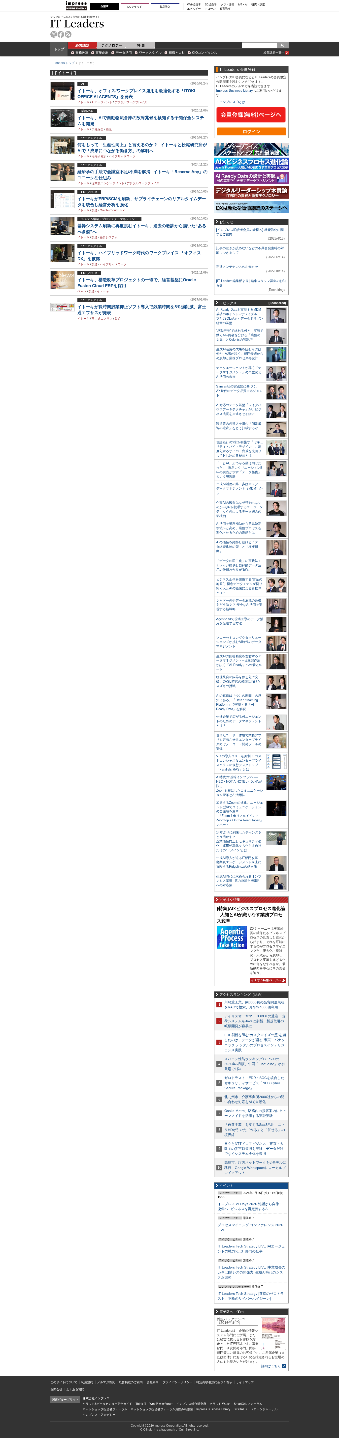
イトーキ (83, 102)
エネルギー (194, 8)
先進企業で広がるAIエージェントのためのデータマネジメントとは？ (238, 721)
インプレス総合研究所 (191, 1404)
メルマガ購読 (106, 1382)
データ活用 (124, 53)
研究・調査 (258, 4)
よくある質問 (75, 1389)
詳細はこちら (271, 1366)
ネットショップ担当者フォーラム (105, 1409)
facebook (61, 34)
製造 (95, 210)
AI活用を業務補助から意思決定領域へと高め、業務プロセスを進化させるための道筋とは (238, 528)
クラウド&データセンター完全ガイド (107, 1404)
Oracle (81, 291)
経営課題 (82, 45)
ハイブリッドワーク (122, 156)
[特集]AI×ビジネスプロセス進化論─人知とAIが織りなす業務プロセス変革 (251, 914)
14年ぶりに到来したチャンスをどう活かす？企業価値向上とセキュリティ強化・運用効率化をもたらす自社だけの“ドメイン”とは (239, 841)
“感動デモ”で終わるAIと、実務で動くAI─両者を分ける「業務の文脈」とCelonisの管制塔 (239, 335)
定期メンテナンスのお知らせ (237, 267)
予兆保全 (97, 129)
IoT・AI (242, 4)
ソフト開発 (227, 4)
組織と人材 (177, 53)
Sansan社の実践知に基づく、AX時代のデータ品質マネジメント (239, 391)
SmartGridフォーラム (248, 1404)
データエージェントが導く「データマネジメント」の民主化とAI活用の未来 (238, 372)
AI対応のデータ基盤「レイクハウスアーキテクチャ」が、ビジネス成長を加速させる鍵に (238, 409)
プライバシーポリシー (177, 1382)
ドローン (210, 8)
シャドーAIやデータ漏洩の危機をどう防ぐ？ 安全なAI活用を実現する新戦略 (239, 605)
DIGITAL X (240, 1409)
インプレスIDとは (232, 102)
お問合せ (56, 1389)
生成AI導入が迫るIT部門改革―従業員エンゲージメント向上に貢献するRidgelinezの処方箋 (238, 862)
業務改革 (81, 53)
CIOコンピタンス (204, 53)
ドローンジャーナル (264, 1409)
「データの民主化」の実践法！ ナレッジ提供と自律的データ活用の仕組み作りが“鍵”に (238, 565)
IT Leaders (77, 23)
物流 (109, 129)
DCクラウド (134, 6)
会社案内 (153, 1382)
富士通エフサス (102, 318)
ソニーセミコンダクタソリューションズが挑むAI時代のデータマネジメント (238, 642)
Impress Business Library (234, 90)
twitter (53, 34)
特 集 (141, 45)
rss (68, 34)
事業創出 (102, 53)
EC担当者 (211, 4)
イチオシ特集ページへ (265, 980)
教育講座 (225, 8)
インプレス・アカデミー (99, 1414)
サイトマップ (245, 1382)
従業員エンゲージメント (108, 183)
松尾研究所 (99, 156)
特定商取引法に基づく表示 (214, 1382)
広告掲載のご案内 (131, 1382)
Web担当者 (194, 4)
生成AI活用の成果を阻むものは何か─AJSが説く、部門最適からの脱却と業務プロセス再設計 (239, 353)
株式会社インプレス (96, 1398)
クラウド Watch (220, 1404)
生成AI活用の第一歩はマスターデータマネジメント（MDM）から (239, 488)
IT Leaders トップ (62, 63)
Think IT (141, 1404)
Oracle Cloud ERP (112, 210)
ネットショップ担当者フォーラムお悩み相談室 (162, 1409)
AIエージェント (102, 102)
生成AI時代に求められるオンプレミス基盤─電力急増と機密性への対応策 (238, 881)
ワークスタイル (150, 53)
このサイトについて (63, 1382)
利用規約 (87, 1382)
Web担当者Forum (161, 1404)
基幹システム (109, 237)
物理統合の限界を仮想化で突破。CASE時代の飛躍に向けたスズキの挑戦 (238, 681)
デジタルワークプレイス (130, 102)
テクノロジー (111, 45)
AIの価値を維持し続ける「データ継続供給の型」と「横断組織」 (238, 546)
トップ (59, 49)
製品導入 (165, 6)
